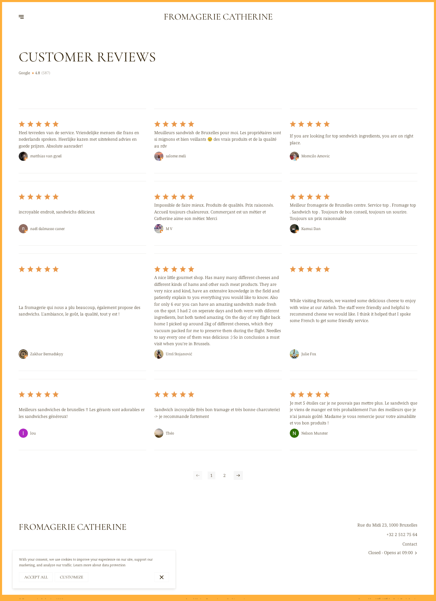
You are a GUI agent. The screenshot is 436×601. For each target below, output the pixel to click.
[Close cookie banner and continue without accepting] (162, 577)
